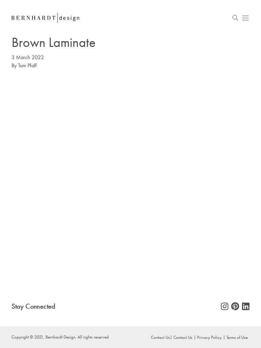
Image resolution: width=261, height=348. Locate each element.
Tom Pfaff (27, 65)
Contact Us (182, 337)
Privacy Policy (209, 337)
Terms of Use (237, 337)
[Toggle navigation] (245, 18)
